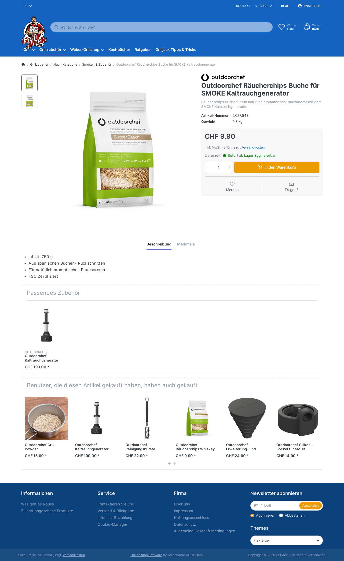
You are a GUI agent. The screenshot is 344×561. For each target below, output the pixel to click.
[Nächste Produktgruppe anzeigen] (317, 431)
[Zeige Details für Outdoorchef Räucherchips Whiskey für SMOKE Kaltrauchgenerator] (197, 418)
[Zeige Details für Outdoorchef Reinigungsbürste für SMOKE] (146, 418)
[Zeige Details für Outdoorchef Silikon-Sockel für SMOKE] (297, 418)
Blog (285, 6)
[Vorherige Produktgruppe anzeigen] (26, 431)
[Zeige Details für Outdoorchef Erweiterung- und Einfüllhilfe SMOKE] (247, 418)
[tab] (159, 244)
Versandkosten (253, 147)
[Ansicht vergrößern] (118, 150)
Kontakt (243, 6)
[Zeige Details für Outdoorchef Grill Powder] (46, 418)
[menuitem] (29, 49)
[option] (29, 83)
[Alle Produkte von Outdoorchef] (223, 77)
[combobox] (28, 5)
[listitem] (118, 150)
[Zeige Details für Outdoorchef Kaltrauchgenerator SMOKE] (46, 325)
